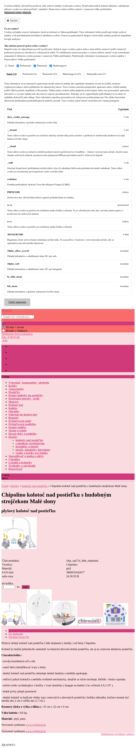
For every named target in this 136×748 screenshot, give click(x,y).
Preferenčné (25, 65)
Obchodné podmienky (19, 352)
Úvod (4, 486)
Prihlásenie (7, 333)
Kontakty (13, 364)
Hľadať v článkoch (16, 330)
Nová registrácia (23, 333)
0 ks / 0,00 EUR (10, 337)
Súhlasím (26, 12)
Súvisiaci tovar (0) (18, 637)
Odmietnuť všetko (13, 12)
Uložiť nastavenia (17, 302)
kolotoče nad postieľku (34, 486)
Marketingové (60, 65)
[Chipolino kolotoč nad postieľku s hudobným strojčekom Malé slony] (19, 548)
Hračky (15, 486)
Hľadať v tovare (15, 327)
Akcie (11, 370)
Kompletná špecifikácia (21, 630)
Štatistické (42, 65)
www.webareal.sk (36, 724)
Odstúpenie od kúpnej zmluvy (118, 734)
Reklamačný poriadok (19, 358)
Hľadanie (6, 310)
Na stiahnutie (15, 633)
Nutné (11, 65)
